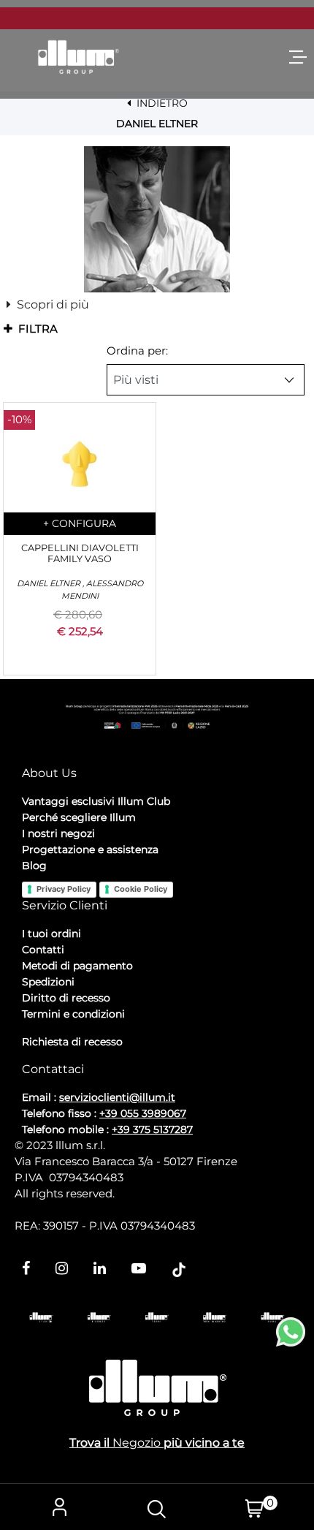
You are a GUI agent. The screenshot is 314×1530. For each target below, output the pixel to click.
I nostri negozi (58, 833)
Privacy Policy (64, 889)
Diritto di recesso (66, 997)
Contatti (43, 949)
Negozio (136, 1443)
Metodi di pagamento (77, 965)
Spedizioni (48, 981)
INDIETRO (161, 103)
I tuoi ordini (51, 933)
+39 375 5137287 (152, 1129)
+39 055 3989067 (142, 1113)
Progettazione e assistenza (90, 849)
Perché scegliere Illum (79, 817)
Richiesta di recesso (72, 1041)
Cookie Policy (140, 889)
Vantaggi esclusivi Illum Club (96, 801)
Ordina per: (137, 350)
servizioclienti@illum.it (117, 1097)
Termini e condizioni (73, 1013)
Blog (34, 865)
